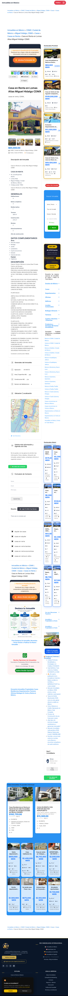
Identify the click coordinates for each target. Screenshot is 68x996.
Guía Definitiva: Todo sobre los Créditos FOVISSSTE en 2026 (53, 670)
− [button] (13, 404)
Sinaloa (18, 823)
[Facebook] (3, 965)
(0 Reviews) (30, 152)
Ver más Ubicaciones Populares (51, 613)
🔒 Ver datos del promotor (52, 777)
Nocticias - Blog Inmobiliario (51, 959)
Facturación (51, 985)
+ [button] (13, 401)
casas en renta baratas (23, 546)
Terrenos (48, 315)
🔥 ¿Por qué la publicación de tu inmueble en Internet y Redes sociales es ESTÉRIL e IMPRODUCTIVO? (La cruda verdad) (54, 680)
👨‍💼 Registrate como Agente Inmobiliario (14, 961)
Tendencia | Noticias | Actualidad (51, 657)
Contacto (51, 980)
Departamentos (50, 293)
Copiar (58, 258)
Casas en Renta (13, 36)
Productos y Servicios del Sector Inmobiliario (51, 325)
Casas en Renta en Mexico (17, 975)
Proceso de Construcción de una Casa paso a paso (53, 716)
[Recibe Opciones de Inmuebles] (24, 655)
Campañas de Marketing (51, 977)
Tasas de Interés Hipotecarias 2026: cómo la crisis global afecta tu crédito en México (53, 700)
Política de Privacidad (51, 987)
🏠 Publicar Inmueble (9, 957)
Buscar (54, 227)
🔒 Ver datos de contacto (17, 466)
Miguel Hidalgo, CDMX (43, 10)
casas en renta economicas (24, 551)
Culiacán (13, 823)
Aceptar (11, 991)
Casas (52, 10)
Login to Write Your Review (29, 509)
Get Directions (16, 436)
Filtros (52, 222)
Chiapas (41, 820)
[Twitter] (6, 965)
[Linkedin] (13, 965)
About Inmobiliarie (50, 975)
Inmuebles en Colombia (51, 952)
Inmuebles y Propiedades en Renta (51, 620)
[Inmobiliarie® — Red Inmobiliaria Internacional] (17, 945)
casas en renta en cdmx (23, 556)
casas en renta (20, 541)
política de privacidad (24, 987)
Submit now (16, 499)
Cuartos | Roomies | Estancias (51, 319)
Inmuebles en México (13, 10)
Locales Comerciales (49, 306)
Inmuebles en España (51, 954)
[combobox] (51, 209)
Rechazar (24, 991)
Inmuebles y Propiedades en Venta (51, 627)
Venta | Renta (50, 204)
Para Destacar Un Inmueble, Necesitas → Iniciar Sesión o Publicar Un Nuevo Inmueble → (24, 642)
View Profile (52, 769)
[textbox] (51, 209)
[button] (10, 118)
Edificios (48, 301)
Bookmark (25, 76)
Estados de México (51, 283)
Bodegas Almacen (51, 311)
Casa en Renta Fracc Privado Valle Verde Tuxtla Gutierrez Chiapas (47, 808)
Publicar (58, 2)
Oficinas (48, 297)
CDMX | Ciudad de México (28, 10)
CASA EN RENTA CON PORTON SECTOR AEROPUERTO (17, 808)
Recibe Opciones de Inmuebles (24, 660)
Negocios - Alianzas (51, 982)
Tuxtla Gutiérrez (48, 820)
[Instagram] (10, 965)
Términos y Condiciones (51, 990)
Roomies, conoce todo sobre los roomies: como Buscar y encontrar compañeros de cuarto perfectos (54, 740)
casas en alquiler (20, 536)
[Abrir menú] (64, 2)
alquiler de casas (20, 531)
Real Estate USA (51, 949)
